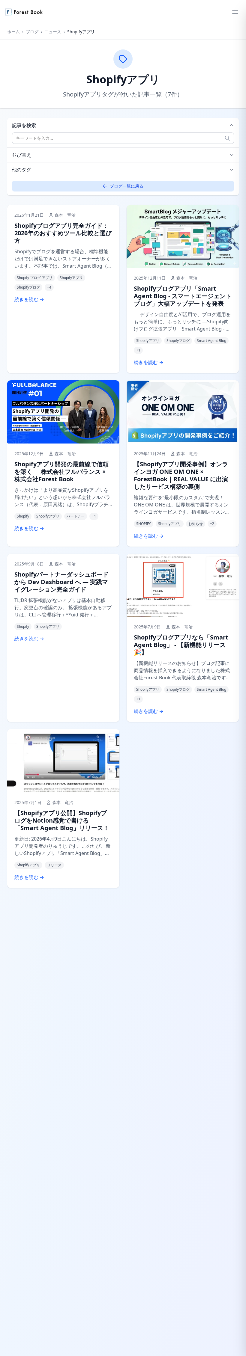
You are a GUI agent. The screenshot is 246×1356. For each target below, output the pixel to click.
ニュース (52, 31)
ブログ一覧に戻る (126, 186)
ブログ (32, 31)
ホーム (13, 31)
